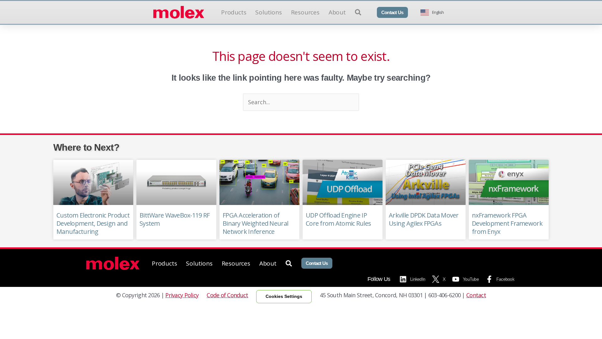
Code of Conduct (227, 295)
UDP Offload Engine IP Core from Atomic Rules (338, 219)
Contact (476, 295)
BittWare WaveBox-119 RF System (174, 219)
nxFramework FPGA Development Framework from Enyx (507, 223)
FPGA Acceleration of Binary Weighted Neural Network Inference (255, 223)
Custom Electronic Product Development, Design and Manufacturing (92, 223)
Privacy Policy (181, 295)
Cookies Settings (284, 296)
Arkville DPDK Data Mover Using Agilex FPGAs (424, 219)
